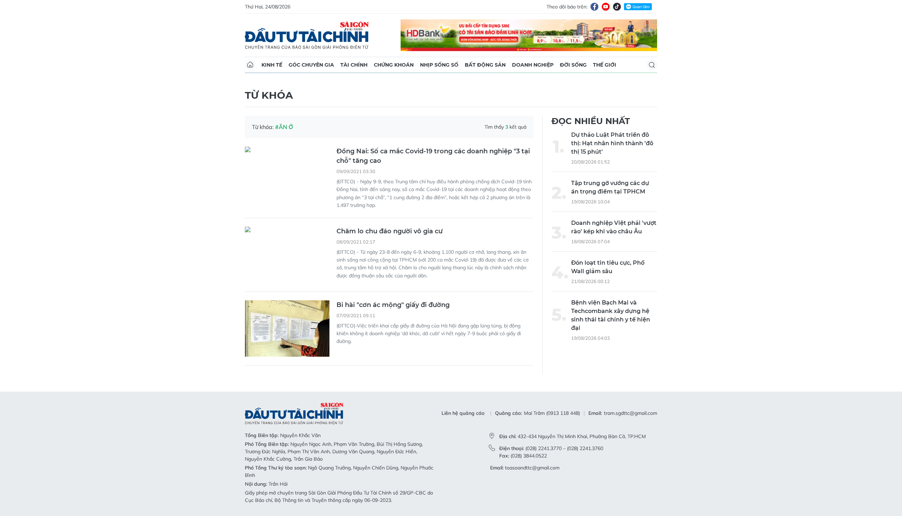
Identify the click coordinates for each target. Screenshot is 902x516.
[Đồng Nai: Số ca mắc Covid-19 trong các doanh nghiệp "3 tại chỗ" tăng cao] (287, 175)
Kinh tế (271, 65)
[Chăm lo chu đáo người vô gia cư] (287, 255)
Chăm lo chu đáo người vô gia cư (389, 231)
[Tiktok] (617, 6)
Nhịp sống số (439, 65)
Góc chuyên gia (311, 65)
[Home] (250, 65)
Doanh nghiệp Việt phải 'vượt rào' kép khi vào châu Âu (613, 227)
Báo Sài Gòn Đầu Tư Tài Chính (307, 35)
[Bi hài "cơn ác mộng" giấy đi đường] (287, 328)
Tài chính (353, 65)
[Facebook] (594, 6)
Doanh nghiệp (533, 65)
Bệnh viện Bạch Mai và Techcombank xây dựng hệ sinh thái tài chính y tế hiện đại (610, 315)
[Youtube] (605, 6)
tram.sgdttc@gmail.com (630, 413)
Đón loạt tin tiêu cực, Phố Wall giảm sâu (607, 267)
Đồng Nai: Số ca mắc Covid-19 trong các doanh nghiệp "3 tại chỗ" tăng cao (433, 156)
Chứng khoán (394, 65)
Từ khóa (269, 95)
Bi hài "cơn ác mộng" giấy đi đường (393, 305)
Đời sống (573, 65)
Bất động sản (485, 65)
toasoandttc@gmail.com (532, 468)
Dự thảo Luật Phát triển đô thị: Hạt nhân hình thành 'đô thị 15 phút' (612, 143)
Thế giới (604, 65)
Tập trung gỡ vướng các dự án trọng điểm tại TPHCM (610, 187)
